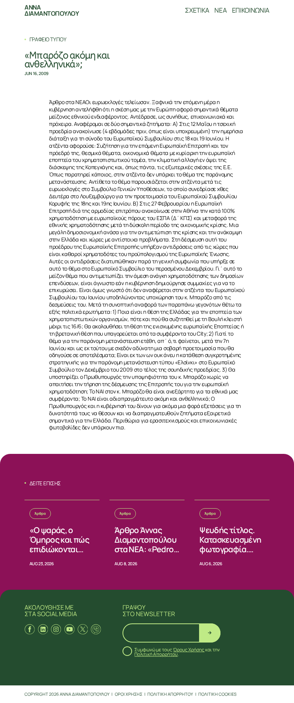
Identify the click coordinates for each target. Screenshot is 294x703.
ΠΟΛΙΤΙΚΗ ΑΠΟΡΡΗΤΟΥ (170, 694)
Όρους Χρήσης (188, 649)
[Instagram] (56, 629)
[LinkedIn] (43, 629)
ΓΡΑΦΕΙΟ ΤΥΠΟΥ (48, 39)
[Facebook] (29, 629)
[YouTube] (69, 629)
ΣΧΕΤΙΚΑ (197, 10)
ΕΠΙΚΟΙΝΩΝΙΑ (251, 10)
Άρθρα (40, 513)
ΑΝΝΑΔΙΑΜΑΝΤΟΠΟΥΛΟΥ (51, 10)
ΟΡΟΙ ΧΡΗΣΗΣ (128, 694)
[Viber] (96, 629)
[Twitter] (83, 629)
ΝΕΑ (220, 10)
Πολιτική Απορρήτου (156, 654)
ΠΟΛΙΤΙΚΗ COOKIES (217, 694)
